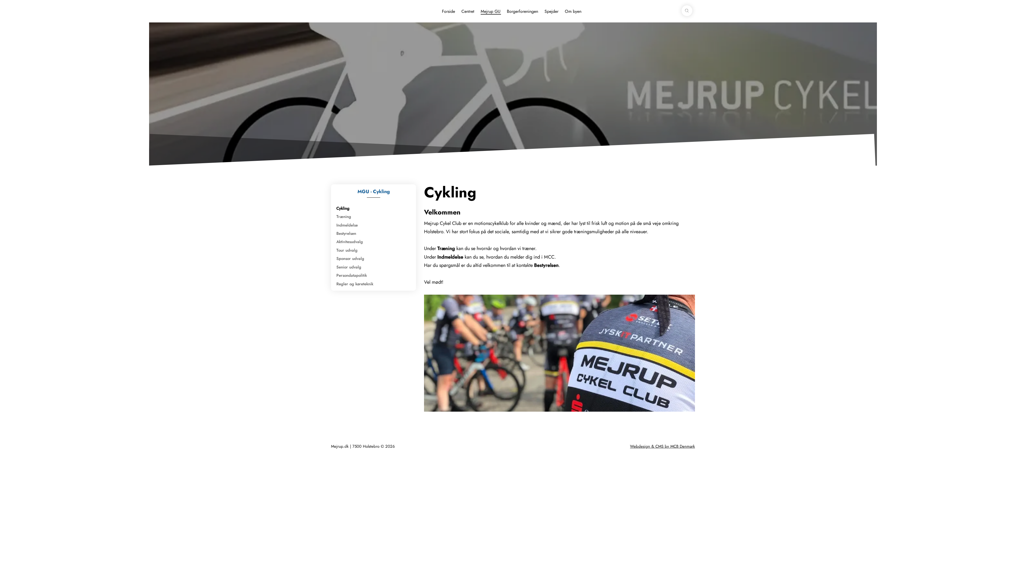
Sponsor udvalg (350, 259)
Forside (448, 11)
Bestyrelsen (346, 233)
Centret (467, 11)
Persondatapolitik (351, 275)
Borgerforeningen (522, 11)
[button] (687, 10)
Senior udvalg (348, 267)
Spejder (551, 11)
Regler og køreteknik (354, 284)
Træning (343, 217)
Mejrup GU (490, 11)
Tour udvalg (346, 250)
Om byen (573, 11)
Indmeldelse (347, 225)
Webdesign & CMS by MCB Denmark (662, 446)
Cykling (342, 208)
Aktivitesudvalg (349, 242)
